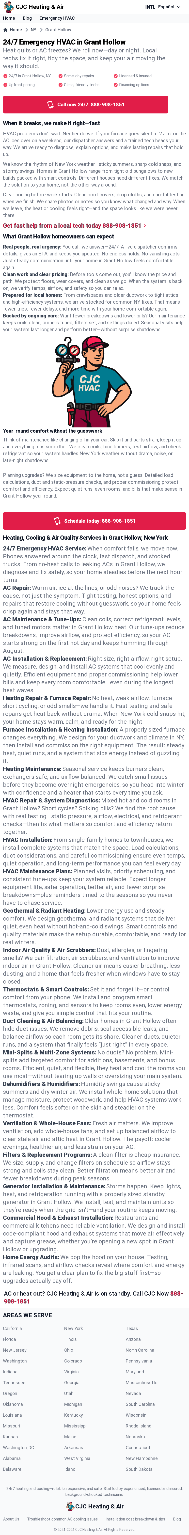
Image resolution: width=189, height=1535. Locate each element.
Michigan (73, 1404)
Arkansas (73, 1447)
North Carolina (140, 1350)
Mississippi (75, 1425)
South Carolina (140, 1404)
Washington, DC (18, 1447)
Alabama (12, 1458)
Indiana (10, 1371)
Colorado (73, 1360)
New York (73, 1328)
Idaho (69, 1469)
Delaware (12, 1469)
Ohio (68, 1350)
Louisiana (12, 1415)
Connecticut (138, 1447)
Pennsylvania (139, 1360)
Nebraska (135, 1436)
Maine (70, 1436)
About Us (11, 1519)
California (12, 1328)
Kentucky (73, 1415)
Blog (27, 18)
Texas (132, 1328)
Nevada (133, 1393)
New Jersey (15, 1350)
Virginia (71, 1371)
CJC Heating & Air (88, 1530)
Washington (15, 1360)
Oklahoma (13, 1404)
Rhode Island (138, 1425)
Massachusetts (142, 1382)
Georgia (71, 1382)
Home (9, 18)
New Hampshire (142, 1458)
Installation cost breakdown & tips (135, 1519)
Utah (69, 1393)
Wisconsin (136, 1415)
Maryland (135, 1371)
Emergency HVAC (57, 18)
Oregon (10, 1393)
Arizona (133, 1339)
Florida (9, 1339)
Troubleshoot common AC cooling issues (62, 1519)
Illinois (70, 1339)
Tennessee (14, 1382)
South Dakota (139, 1469)
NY (33, 29)
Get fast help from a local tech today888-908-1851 (72, 225)
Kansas (10, 1436)
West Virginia (77, 1458)
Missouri (11, 1425)
